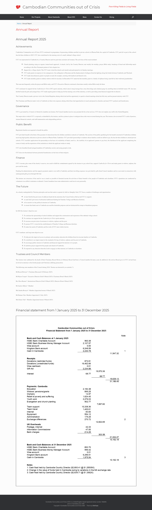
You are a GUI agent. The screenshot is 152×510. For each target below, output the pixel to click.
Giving (111, 17)
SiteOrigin (95, 505)
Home (22, 17)
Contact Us (98, 17)
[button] (133, 17)
